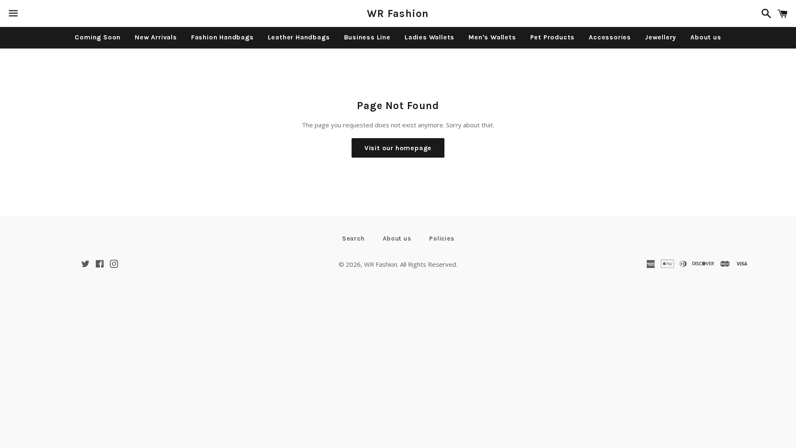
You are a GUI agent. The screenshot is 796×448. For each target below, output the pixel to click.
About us (705, 37)
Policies (441, 238)
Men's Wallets (492, 37)
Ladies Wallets (429, 37)
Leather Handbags (299, 37)
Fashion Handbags (222, 37)
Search (353, 238)
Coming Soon (98, 37)
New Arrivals (156, 37)
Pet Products (552, 37)
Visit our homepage (398, 148)
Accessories (610, 37)
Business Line (367, 37)
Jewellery (660, 37)
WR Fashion (398, 13)
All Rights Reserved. (428, 264)
